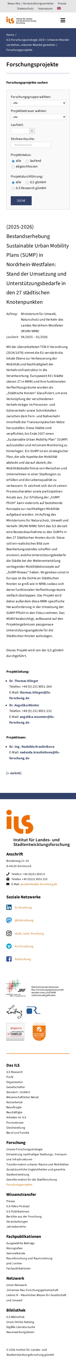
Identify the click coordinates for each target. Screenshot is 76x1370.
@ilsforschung (24, 920)
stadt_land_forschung (29, 934)
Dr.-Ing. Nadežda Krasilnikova (31, 746)
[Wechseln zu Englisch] (59, 8)
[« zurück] (14, 773)
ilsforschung (23, 959)
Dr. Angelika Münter (24, 705)
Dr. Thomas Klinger (23, 681)
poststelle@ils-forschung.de (38, 884)
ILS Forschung (24, 946)
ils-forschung (23, 907)
